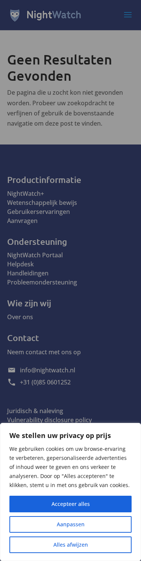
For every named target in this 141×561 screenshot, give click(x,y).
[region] (70, 492)
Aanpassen (71, 524)
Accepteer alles (71, 503)
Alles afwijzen (70, 544)
